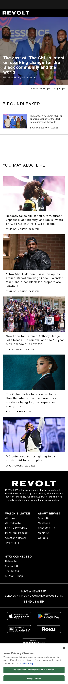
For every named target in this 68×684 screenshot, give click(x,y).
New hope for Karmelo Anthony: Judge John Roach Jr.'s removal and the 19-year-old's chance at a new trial (35, 340)
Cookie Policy (26, 663)
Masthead (44, 523)
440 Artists (12, 542)
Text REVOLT (13, 571)
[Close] (64, 648)
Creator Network (15, 538)
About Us (43, 518)
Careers (43, 538)
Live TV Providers (16, 528)
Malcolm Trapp (18, 229)
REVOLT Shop (14, 576)
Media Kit (43, 533)
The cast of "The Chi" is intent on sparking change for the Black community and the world (46, 119)
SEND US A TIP (34, 601)
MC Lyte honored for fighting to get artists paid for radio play (31, 458)
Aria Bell (38, 127)
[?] (15, 121)
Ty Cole (13, 411)
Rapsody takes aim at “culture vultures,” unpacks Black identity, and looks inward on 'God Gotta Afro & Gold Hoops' (34, 220)
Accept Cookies (34, 678)
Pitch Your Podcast (17, 533)
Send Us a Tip (46, 528)
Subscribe (11, 561)
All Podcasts (13, 523)
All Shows (11, 518)
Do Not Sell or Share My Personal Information (34, 669)
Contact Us (12, 566)
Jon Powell (16, 349)
